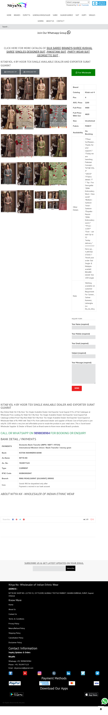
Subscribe (70, 568)
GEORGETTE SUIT (47, 55)
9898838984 (42, 433)
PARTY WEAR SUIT (79, 51)
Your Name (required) (80, 324)
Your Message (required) (81, 362)
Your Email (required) (80, 343)
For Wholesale (84, 72)
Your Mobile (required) (81, 334)
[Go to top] (101, 709)
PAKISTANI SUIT (56, 51)
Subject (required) (79, 353)
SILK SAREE (54, 48)
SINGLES (20, 51)
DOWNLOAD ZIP (11, 72)
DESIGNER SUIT (36, 51)
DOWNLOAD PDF (30, 72)
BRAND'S (67, 48)
